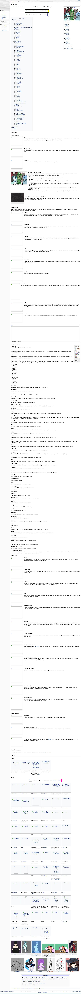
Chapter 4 (67, 26)
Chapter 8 (67, 33)
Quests (17, 988)
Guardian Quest (36, 981)
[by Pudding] (56, 801)
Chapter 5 (67, 28)
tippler (60, 971)
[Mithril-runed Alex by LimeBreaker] (56, 841)
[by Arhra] (46, 802)
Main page (3, 11)
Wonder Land (46, 977)
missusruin (51, 971)
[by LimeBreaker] (16, 787)
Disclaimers (45, 992)
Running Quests (40, 988)
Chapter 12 (67, 41)
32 (51, 977)
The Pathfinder (61, 978)
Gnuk (41, 971)
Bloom (49, 770)
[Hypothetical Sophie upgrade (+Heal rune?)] (56, 900)
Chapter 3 (67, 25)
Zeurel (72, 971)
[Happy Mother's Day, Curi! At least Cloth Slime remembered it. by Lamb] (36, 900)
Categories (13, 988)
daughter (49, 739)
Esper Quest (44, 978)
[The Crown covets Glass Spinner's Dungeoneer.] (46, 930)
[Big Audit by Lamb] (26, 886)
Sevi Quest (34, 977)
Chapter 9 (67, 35)
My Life (50, 977)
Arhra (43, 807)
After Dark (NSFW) (68, 44)
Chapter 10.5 (67, 38)
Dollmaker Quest (42, 983)
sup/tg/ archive (68, 21)
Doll (30, 978)
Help (2, 18)
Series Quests (21, 988)
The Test (32, 978)
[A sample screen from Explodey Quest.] (16, 764)
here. (39, 774)
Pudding (53, 807)
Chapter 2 (67, 24)
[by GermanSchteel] (16, 802)
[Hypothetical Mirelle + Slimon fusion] (46, 900)
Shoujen (28, 981)
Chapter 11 (67, 39)
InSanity (37, 977)
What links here (4, 25)
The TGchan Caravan (35, 983)
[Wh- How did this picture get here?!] (26, 764)
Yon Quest (30, 977)
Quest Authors (4, 15)
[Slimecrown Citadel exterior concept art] (36, 855)
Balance (48, 978)
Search (1, 20)
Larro (75, 7)
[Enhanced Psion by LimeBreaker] (26, 814)
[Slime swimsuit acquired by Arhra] (36, 886)
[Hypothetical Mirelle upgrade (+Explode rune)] (66, 900)
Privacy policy (65, 991)
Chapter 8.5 (67, 34)
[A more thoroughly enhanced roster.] (66, 788)
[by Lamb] (56, 815)
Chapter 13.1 (67, 43)
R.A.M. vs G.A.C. (29, 983)
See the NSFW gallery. (57, 780)
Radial (43, 861)
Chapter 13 (67, 42)
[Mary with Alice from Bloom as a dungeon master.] (46, 765)
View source (22, 1)
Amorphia (54, 977)
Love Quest (51, 978)
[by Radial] (46, 855)
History (27, 1)
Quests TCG (41, 977)
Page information (4, 30)
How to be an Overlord (38, 978)
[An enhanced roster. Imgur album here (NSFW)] (56, 788)
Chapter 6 (67, 29)
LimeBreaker (14, 793)
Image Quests (28, 988)
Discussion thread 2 (69, 48)
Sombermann (14, 861)
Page (12, 1)
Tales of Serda (56, 978)
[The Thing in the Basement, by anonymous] (36, 841)
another (35, 646)
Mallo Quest (62, 977)
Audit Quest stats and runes (33, 10)
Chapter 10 (67, 37)
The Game (26, 977)
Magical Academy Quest (28, 984)
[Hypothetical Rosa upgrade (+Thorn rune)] (16, 915)
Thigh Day (34, 954)
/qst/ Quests (33, 988)
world (38, 646)
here (52, 879)
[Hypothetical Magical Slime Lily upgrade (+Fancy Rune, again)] (26, 915)
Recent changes (4, 16)
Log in (79, 0)
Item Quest (32, 981)
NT (26, 954)
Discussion (16, 1)
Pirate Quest (58, 977)
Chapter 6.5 (67, 30)
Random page (4, 17)
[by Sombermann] (15, 855)
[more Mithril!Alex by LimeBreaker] (66, 855)
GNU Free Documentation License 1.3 (47, 991)
